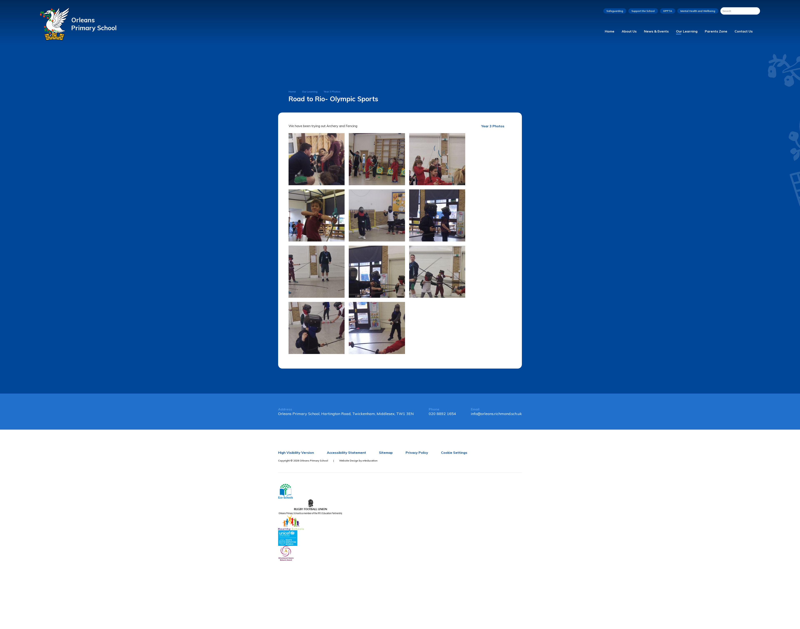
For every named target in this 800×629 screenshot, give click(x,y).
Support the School (643, 11)
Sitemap (386, 452)
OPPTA (667, 11)
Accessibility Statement (346, 452)
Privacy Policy (417, 452)
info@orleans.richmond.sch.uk (496, 413)
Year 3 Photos (332, 91)
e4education (370, 460)
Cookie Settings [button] (454, 452)
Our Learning (310, 91)
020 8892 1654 (442, 413)
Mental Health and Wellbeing (697, 11)
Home (292, 91)
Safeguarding (614, 11)
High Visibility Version (296, 452)
